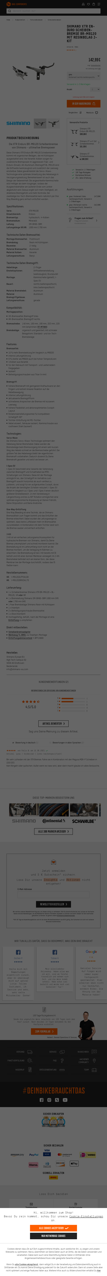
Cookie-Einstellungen (86, 1216)
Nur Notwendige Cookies (53, 1236)
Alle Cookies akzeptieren (51, 1228)
